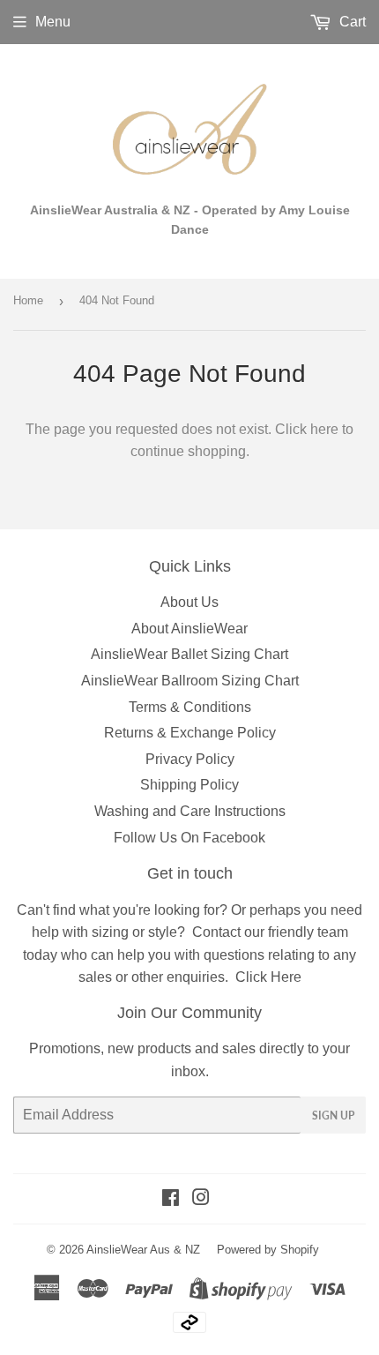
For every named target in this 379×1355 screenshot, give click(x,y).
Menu (53, 21)
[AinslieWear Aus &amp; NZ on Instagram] (201, 1199)
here (324, 429)
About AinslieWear (189, 628)
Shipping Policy (189, 784)
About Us (189, 602)
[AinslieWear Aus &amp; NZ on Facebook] (170, 1199)
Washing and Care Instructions (190, 811)
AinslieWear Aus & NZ (143, 1249)
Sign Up (333, 1115)
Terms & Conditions (190, 707)
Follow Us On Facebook (189, 837)
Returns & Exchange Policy (190, 732)
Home (28, 300)
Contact (216, 932)
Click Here (268, 976)
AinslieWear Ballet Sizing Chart (189, 654)
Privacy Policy (189, 759)
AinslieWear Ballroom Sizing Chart (190, 680)
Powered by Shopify (268, 1249)
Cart (351, 21)
